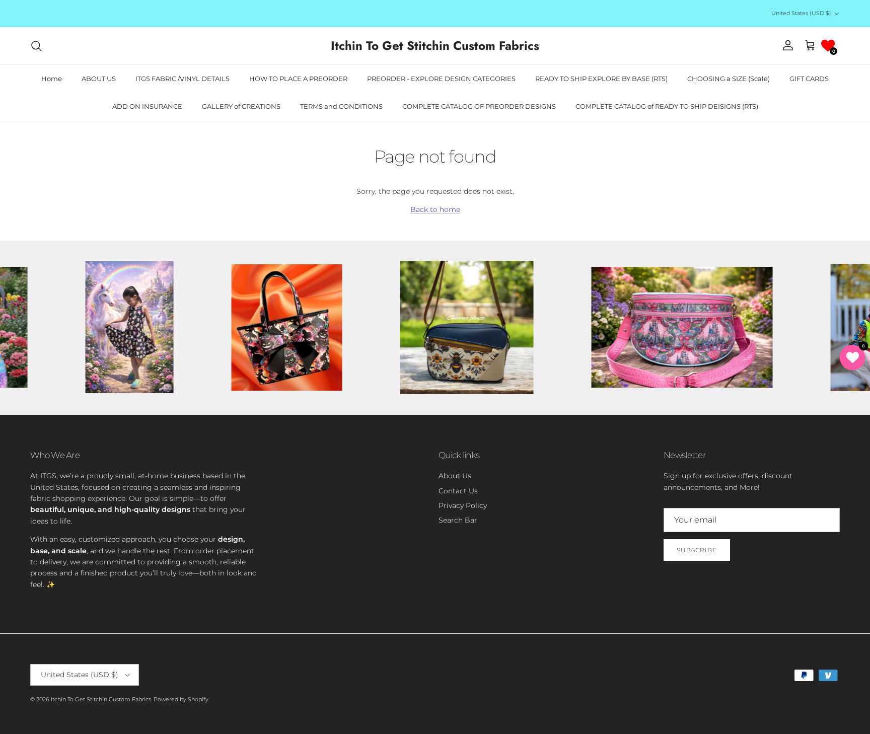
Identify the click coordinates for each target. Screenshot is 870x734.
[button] (828, 45)
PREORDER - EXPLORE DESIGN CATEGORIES (441, 79)
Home (51, 79)
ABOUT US (99, 79)
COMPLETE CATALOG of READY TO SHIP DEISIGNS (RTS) (666, 106)
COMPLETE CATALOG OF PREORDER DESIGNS (479, 106)
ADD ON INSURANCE (147, 106)
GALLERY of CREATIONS (241, 106)
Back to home (435, 209)
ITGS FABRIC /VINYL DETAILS (182, 79)
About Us (455, 475)
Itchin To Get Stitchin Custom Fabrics (101, 699)
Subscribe (697, 550)
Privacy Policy (463, 505)
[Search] (36, 46)
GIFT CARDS (809, 79)
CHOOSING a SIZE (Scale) (728, 79)
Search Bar (458, 520)
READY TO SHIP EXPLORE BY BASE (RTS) (601, 79)
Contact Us (458, 490)
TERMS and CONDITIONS (341, 106)
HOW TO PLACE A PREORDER (298, 79)
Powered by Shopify (181, 699)
